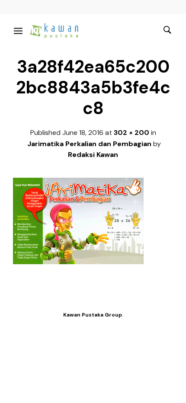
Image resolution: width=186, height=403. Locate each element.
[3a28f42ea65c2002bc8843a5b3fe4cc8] (78, 261)
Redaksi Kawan (93, 154)
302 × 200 (131, 132)
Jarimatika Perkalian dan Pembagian (89, 143)
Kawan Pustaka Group (92, 314)
